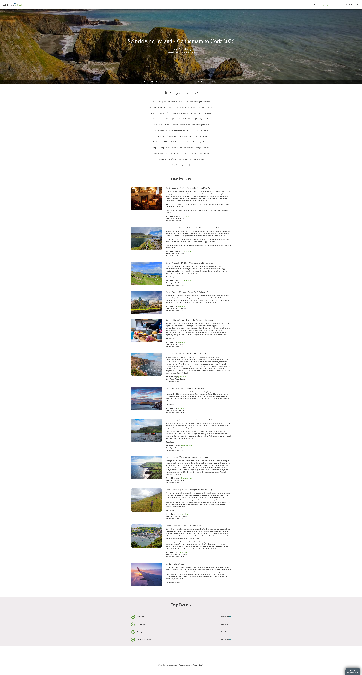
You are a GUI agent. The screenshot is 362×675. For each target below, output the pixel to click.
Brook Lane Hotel (187, 445)
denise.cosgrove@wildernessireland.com (329, 5)
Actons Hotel (184, 514)
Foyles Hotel (187, 216)
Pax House (183, 377)
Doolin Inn (182, 306)
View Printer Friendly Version (352, 671)
